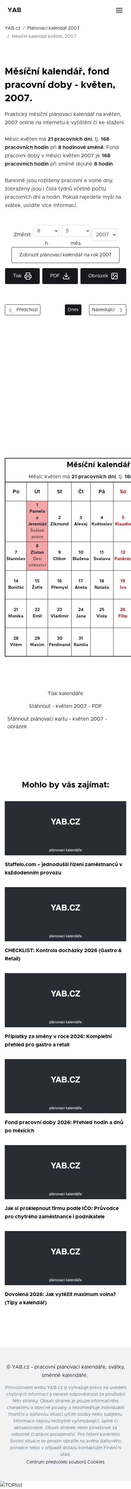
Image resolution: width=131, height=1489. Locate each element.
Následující (105, 310)
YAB (14, 10)
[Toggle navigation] (123, 10)
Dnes (73, 310)
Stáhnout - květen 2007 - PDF (65, 706)
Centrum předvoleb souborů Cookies (65, 1462)
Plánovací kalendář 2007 (53, 28)
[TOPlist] (11, 1484)
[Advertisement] (65, 389)
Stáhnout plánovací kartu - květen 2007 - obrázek (57, 722)
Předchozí (25, 310)
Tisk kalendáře (65, 693)
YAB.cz (12, 28)
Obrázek (98, 276)
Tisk (18, 276)
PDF (55, 276)
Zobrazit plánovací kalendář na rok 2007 (65, 255)
